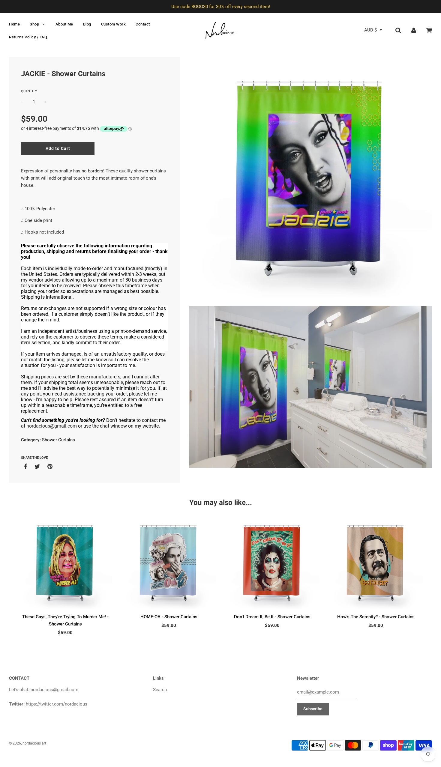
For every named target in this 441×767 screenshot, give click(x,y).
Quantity (29, 91)
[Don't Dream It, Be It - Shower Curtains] (272, 563)
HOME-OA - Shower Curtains (168, 616)
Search (160, 689)
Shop (35, 24)
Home (14, 24)
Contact (143, 24)
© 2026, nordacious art (27, 743)
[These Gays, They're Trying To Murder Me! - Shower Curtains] (65, 563)
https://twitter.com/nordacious (56, 704)
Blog (87, 24)
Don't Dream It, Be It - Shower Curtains (272, 616)
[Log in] (413, 30)
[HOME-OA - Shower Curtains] (169, 563)
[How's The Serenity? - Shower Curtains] (375, 563)
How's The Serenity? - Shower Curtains (376, 616)
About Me (64, 24)
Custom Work (113, 24)
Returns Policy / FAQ (28, 37)
